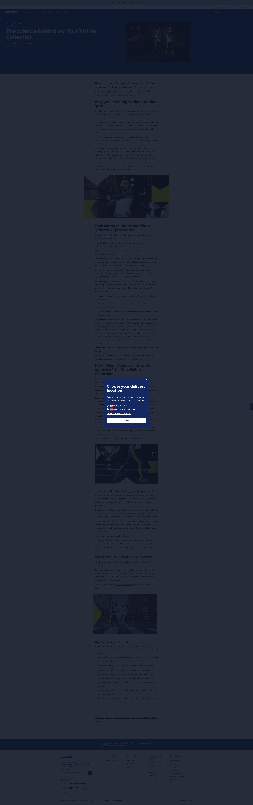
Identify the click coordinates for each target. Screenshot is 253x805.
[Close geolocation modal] (146, 379)
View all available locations (119, 413)
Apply (126, 420)
